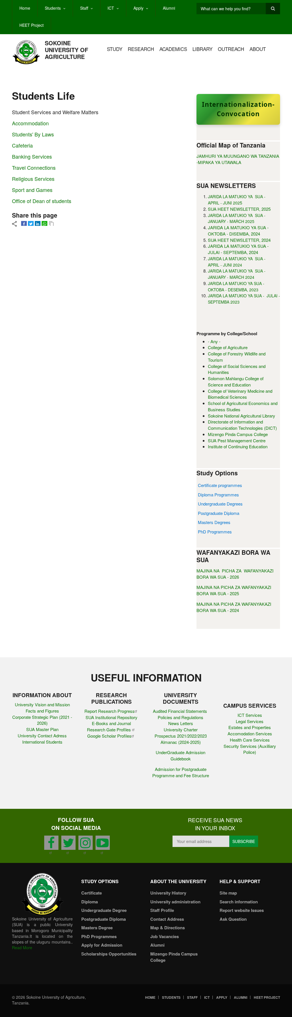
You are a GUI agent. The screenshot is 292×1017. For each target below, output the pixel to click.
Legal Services (249, 721)
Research (141, 48)
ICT (111, 8)
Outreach (231, 48)
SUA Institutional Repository (111, 717)
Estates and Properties (249, 727)
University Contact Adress (42, 735)
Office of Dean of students (41, 200)
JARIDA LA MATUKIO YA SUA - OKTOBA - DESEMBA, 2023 (236, 286)
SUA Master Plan (42, 729)
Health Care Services (250, 740)
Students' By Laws (33, 134)
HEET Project (31, 25)
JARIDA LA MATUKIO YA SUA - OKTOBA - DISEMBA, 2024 (238, 230)
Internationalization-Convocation (238, 109)
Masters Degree (97, 927)
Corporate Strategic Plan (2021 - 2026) (42, 720)
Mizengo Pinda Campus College (238, 434)
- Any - (214, 341)
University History (168, 893)
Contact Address (167, 919)
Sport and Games (32, 189)
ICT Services (250, 715)
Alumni (169, 8)
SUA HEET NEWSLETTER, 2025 (239, 209)
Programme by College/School (226, 334)
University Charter (181, 729)
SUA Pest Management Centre (236, 440)
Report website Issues (242, 910)
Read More (22, 947)
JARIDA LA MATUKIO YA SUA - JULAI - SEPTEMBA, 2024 (238, 249)
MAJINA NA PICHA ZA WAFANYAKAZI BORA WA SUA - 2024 (233, 607)
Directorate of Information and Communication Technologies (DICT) (242, 425)
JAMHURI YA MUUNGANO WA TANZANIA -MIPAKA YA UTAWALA (237, 159)
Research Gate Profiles (109, 729)
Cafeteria (22, 145)
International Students (42, 742)
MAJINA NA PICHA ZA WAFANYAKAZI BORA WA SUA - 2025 (233, 590)
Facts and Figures (42, 711)
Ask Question (233, 919)
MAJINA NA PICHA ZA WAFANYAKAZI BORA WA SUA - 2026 (234, 574)
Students (53, 8)
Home (24, 8)
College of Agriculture (228, 347)
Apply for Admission (101, 945)
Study (114, 48)
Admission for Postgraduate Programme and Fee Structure (180, 772)
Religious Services (33, 178)
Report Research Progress (109, 711)
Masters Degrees (214, 522)
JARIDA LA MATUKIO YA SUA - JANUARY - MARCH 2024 (236, 274)
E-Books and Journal (111, 723)
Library (202, 48)
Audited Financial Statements (180, 711)
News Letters (180, 723)
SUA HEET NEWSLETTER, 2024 (239, 240)
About (258, 48)
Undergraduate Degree (104, 910)
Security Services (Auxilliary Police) (250, 749)
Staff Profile (162, 910)
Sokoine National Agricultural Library (241, 416)
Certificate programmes (220, 485)
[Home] (26, 52)
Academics (173, 48)
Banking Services (32, 156)
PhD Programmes (215, 532)
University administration (175, 902)
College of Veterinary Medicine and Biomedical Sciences (240, 394)
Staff (84, 8)
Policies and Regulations (180, 717)
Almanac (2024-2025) (181, 742)
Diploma (89, 902)
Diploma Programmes (218, 495)
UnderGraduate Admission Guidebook (180, 755)
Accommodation (30, 123)
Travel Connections (34, 167)
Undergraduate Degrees (220, 504)
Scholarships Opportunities (108, 954)
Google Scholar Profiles (109, 736)
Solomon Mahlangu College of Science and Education (235, 381)
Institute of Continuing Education (237, 446)
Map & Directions (167, 927)
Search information (239, 902)
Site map (228, 893)
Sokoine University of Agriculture (66, 50)
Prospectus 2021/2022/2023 (181, 736)
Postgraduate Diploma (218, 513)
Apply (138, 8)
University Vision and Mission (42, 704)
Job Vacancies (164, 936)
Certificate (91, 893)
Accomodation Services (250, 733)
